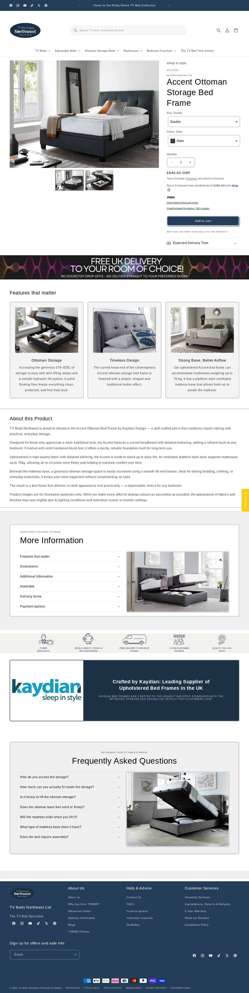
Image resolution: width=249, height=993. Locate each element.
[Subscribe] (75, 955)
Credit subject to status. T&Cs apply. (188, 208)
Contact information (156, 988)
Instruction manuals (139, 917)
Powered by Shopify (51, 988)
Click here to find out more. (182, 203)
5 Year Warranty (195, 911)
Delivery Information (81, 917)
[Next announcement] (169, 5)
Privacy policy (91, 988)
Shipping (191, 178)
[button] (42, 50)
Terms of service (112, 988)
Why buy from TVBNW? (83, 904)
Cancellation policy (181, 988)
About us (74, 897)
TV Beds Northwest (29, 988)
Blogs (71, 924)
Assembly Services (197, 897)
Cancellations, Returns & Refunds (207, 904)
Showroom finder (79, 911)
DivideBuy (133, 924)
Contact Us (133, 897)
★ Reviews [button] (245, 500)
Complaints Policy (197, 924)
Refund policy (73, 988)
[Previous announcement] (80, 5)
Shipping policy (134, 988)
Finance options (137, 911)
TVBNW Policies (78, 931)
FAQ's (130, 904)
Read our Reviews (197, 917)
